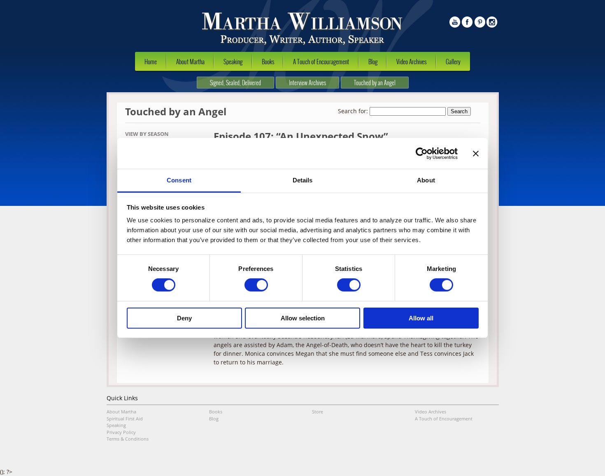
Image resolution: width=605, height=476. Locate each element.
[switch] (256, 285)
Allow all (421, 318)
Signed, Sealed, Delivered (235, 82)
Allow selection (303, 318)
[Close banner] (476, 153)
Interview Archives (307, 82)
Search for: (353, 111)
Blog (372, 61)
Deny (184, 318)
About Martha (190, 61)
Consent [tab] (179, 180)
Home (150, 61)
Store (317, 411)
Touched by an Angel (375, 82)
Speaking (232, 61)
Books (268, 61)
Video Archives (411, 61)
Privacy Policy (121, 432)
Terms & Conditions (128, 439)
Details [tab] (303, 180)
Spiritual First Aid (125, 418)
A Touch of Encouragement (321, 61)
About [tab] (426, 180)
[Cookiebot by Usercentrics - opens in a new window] (422, 153)
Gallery (453, 61)
